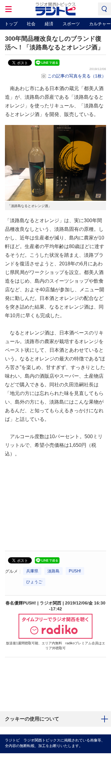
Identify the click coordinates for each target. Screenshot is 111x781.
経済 (49, 23)
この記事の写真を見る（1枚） (76, 75)
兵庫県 (32, 571)
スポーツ (71, 23)
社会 (31, 23)
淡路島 (53, 571)
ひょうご (34, 582)
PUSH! (75, 571)
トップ (11, 23)
